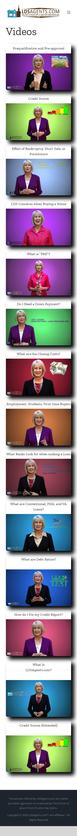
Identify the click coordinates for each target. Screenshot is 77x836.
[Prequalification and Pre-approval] (38, 56)
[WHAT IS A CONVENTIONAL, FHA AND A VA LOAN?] (38, 517)
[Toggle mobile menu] (69, 12)
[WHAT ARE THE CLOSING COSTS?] (38, 361)
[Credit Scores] (38, 106)
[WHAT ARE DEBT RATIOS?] (38, 572)
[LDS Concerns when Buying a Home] (38, 211)
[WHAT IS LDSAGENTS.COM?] (38, 683)
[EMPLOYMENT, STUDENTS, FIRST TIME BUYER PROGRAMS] (38, 411)
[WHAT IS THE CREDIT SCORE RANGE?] (38, 738)
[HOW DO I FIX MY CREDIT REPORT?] (38, 622)
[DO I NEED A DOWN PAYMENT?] (38, 311)
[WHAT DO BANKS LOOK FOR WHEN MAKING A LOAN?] (38, 461)
